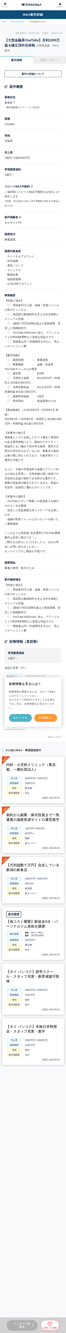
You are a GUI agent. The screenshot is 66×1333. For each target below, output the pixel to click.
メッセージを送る (22, 1325)
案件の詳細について (33, 73)
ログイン (60, 7)
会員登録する (46, 718)
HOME (3, 22)
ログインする (20, 718)
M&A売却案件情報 (17, 22)
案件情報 (16, 60)
